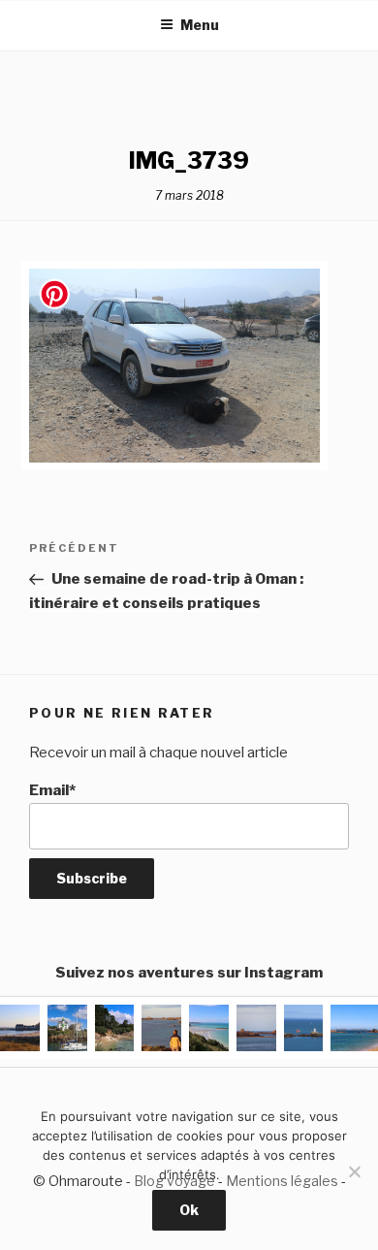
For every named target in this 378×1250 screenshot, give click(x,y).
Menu (199, 24)
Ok (189, 1210)
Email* (52, 790)
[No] (353, 1171)
